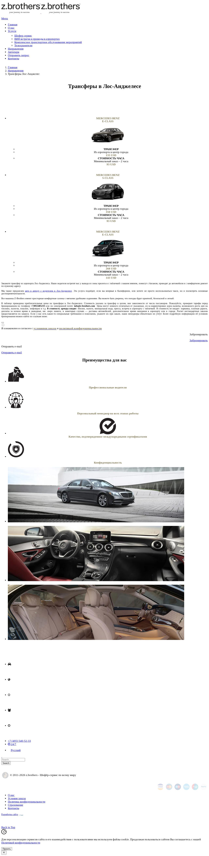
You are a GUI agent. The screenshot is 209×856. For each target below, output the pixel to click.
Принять (7, 849)
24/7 (13, 744)
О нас (11, 795)
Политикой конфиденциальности (20, 842)
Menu (4, 18)
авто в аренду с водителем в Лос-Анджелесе (48, 291)
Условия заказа (17, 798)
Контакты (13, 808)
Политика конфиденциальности (26, 801)
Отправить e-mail (11, 352)
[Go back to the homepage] (40, 12)
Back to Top (8, 827)
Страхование (15, 805)
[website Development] (21, 814)
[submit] (2, 322)
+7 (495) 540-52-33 (19, 740)
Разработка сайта (9, 814)
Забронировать (199, 340)
